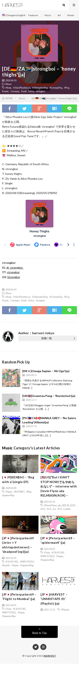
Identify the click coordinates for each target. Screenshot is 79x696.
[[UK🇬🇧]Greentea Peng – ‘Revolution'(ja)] (11, 403)
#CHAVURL (11, 561)
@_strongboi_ (15, 267)
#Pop (66, 87)
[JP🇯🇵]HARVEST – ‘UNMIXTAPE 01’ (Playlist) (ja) (54, 599)
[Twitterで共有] (24, 108)
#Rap (28, 491)
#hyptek (6, 565)
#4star (8, 87)
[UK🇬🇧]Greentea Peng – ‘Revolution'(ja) (48, 396)
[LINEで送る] (69, 108)
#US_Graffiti (64, 509)
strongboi (40, 91)
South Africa (27, 91)
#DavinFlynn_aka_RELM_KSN (59, 505)
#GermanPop (56, 87)
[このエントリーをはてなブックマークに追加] (54, 108)
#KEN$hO (19, 491)
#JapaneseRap (27, 565)
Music (48, 15)
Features (33, 15)
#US (43, 509)
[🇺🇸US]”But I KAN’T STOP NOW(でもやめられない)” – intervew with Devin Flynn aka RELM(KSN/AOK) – (59, 486)
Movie (70, 15)
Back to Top (39, 632)
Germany (15, 91)
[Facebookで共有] (9, 108)
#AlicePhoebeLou (21, 87)
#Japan (8, 491)
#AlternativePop (40, 87)
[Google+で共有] (39, 108)
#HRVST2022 (47, 556)
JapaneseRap (8, 495)
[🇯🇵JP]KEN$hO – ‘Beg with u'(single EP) (18, 479)
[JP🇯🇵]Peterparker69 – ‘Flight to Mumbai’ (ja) (19, 597)
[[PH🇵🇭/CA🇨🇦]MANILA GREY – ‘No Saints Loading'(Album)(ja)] (11, 425)
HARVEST (50, 655)
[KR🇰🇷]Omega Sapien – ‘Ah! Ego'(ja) (45, 371)
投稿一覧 (46, 338)
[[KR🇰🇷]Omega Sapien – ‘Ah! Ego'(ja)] (11, 378)
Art (59, 15)
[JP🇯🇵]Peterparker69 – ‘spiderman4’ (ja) (58, 540)
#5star (47, 552)
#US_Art (51, 509)
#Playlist (65, 609)
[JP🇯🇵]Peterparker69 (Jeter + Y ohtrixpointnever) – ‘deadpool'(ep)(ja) (18, 545)
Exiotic (5, 91)
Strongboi (13, 277)
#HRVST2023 (27, 561)
